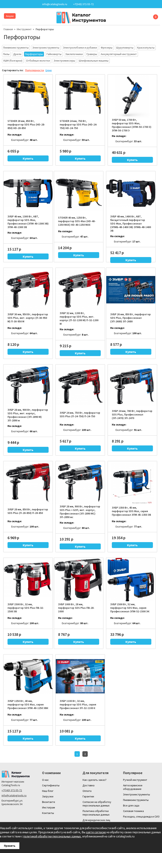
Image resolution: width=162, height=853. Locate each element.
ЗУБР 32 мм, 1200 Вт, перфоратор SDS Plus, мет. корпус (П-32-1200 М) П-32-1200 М (79, 318)
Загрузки (47, 796)
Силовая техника (133, 811)
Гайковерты (54, 54)
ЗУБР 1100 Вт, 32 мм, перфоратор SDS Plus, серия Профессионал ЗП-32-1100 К (78, 704)
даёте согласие (96, 832)
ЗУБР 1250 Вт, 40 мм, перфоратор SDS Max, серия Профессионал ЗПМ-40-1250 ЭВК (28, 704)
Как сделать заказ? (94, 780)
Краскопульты (145, 47)
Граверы (92, 54)
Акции (10, 16)
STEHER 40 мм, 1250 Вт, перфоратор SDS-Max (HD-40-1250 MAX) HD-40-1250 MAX (77, 221)
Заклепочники (74, 54)
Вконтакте (48, 802)
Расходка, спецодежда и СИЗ (141, 816)
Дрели (17, 54)
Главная (8, 29)
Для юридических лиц (96, 820)
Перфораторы (45, 29)
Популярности (34, 70)
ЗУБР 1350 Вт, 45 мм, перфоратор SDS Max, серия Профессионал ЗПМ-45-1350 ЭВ (131, 511)
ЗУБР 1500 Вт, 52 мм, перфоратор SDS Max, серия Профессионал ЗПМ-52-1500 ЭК (129, 607)
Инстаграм (48, 807)
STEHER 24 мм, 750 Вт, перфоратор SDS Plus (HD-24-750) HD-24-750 (78, 124)
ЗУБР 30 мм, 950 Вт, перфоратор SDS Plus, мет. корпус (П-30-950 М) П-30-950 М (28, 317)
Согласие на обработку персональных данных (97, 803)
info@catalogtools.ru (14, 795)
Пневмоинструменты (16, 47)
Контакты (48, 813)
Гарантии (88, 796)
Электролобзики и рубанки (80, 47)
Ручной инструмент (135, 780)
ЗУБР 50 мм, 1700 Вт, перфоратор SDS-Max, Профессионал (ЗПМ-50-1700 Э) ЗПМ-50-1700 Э (131, 125)
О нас (45, 780)
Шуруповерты (124, 47)
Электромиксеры (64, 60)
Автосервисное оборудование (132, 787)
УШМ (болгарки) (12, 60)
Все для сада (131, 805)
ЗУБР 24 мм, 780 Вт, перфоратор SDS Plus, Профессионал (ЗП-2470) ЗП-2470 (132, 414)
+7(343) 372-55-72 (12, 790)
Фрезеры (106, 47)
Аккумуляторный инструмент (119, 54)
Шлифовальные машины (93, 60)
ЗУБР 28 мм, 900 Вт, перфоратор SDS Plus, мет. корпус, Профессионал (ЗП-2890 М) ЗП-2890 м (28, 415)
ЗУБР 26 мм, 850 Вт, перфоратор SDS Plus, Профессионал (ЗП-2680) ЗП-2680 (130, 317)
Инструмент (24, 29)
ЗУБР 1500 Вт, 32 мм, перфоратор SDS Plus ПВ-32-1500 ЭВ (26, 607)
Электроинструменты (45, 47)
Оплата (87, 791)
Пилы (6, 54)
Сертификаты (50, 785)
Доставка (88, 785)
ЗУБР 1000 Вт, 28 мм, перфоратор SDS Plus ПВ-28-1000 (76, 607)
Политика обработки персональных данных (96, 812)
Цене (48, 70)
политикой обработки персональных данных (52, 836)
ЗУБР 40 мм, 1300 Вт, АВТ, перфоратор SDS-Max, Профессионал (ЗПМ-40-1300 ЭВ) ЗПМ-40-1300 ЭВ (28, 222)
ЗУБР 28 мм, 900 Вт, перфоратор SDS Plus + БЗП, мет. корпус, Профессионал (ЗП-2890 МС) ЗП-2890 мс (80, 512)
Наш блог (47, 791)
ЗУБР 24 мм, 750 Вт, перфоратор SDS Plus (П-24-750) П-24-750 (80, 414)
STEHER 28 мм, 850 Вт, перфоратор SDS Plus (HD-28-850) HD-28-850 (26, 124)
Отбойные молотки (38, 60)
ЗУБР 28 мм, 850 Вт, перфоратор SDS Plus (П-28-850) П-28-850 (28, 511)
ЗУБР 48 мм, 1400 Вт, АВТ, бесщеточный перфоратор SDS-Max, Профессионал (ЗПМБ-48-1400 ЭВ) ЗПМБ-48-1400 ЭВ (130, 223)
